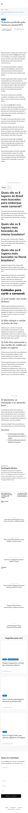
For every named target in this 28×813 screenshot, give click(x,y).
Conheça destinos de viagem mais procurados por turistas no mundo (17, 436)
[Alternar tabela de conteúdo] (8, 187)
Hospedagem (15, 557)
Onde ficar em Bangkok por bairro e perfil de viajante (14, 560)
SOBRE (6, 807)
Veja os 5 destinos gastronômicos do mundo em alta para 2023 (13, 700)
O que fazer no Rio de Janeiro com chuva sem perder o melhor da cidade (14, 520)
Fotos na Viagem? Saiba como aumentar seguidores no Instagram (13, 736)
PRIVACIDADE (11, 809)
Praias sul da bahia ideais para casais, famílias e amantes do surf (14, 540)
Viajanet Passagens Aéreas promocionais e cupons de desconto (14, 606)
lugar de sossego (6, 115)
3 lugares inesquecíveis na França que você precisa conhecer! (13, 664)
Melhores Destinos (13, 537)
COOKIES (18, 809)
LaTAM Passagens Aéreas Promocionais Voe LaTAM (14, 626)
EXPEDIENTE (13, 807)
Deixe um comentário (6, 30)
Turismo (14, 517)
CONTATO (20, 807)
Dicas (3, 19)
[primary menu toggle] (2, 4)
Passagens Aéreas (14, 583)
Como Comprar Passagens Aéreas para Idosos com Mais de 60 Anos (14, 586)
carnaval (3, 312)
